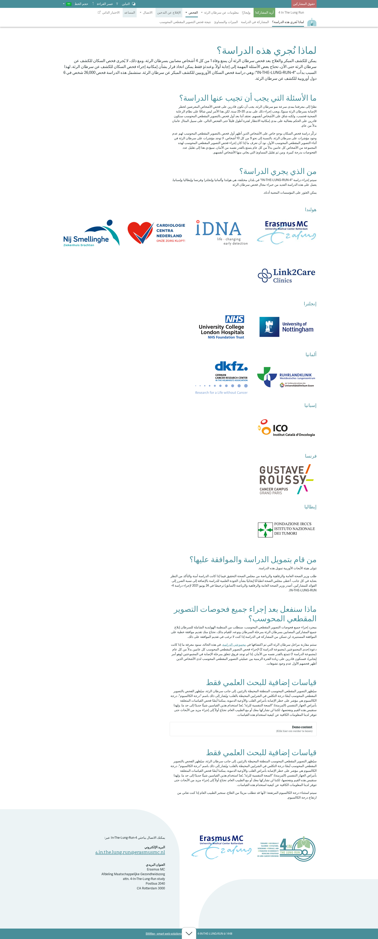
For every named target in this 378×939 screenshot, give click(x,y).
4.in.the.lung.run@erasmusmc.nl (130, 852)
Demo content (294, 729)
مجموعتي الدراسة (234, 645)
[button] (67, 4)
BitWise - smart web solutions (164, 933)
